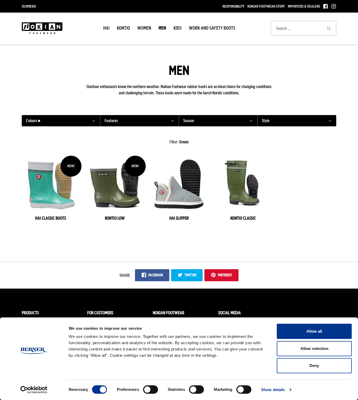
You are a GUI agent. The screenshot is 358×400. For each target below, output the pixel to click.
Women (144, 28)
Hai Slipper (179, 218)
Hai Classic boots (50, 218)
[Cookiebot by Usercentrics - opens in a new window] (34, 390)
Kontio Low (115, 218)
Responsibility (234, 6)
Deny (314, 365)
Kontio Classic (243, 218)
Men (162, 28)
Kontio (123, 28)
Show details (273, 389)
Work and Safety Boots (212, 28)
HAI (106, 28)
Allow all (314, 331)
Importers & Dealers (304, 6)
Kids (177, 28)
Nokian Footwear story (266, 6)
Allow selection (314, 348)
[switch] (150, 389)
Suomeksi (29, 6)
